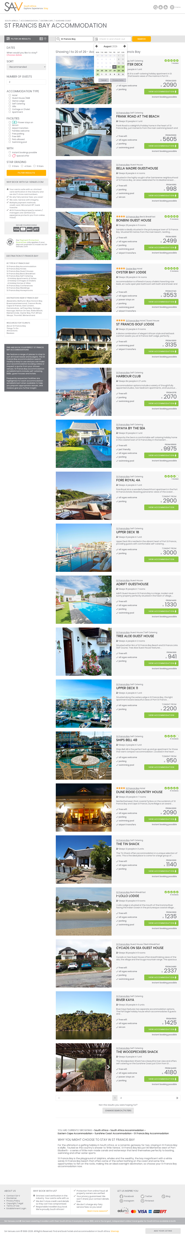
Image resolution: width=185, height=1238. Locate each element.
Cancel (103, 80)
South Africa (11, 20)
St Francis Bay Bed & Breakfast (21, 273)
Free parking (18, 133)
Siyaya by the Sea (130, 428)
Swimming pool (19, 142)
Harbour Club (128, 376)
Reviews (10, 333)
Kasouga (11, 310)
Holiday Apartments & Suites (22, 278)
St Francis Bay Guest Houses (20, 271)
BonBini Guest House (133, 220)
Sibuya (10, 315)
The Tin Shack (127, 844)
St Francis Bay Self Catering (20, 276)
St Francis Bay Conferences (20, 285)
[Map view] (45, 38)
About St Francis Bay (16, 326)
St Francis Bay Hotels (16, 268)
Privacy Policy (13, 1200)
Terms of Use (13, 1206)
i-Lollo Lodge (127, 896)
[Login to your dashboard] (160, 7)
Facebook (129, 1196)
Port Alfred (36, 313)
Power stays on (25, 122)
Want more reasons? (97, 1211)
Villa (14, 106)
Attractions (12, 330)
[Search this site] (155, 7)
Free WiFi (16, 136)
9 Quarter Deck (129, 64)
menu (172, 7)
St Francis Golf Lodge (135, 324)
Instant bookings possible (24, 152)
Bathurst (21, 301)
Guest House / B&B (21, 98)
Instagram (129, 1200)
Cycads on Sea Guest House (139, 948)
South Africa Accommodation (127, 1130)
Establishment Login (16, 1208)
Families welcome (20, 130)
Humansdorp (13, 308)
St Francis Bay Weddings (18, 288)
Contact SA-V (13, 1195)
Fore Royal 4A (128, 480)
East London (28, 305)
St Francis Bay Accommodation (151, 1133)
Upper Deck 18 (127, 532)
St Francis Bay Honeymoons (20, 290)
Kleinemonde (13, 313)
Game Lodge (18, 101)
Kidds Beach (36, 310)
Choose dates (14, 55)
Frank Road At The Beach (137, 116)
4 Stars (27, 166)
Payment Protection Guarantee (27, 241)
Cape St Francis (14, 305)
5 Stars (40, 166)
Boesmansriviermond (17, 303)
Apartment (17, 112)
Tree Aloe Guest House (135, 636)
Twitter (148, 1196)
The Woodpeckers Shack (137, 1051)
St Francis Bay (123, 112)
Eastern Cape (46, 20)
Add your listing (163, 1231)
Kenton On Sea (23, 310)
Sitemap (115, 1231)
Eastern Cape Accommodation (75, 1133)
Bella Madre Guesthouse (137, 168)
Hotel (14, 95)
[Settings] (165, 7)
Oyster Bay (131, 268)
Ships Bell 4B (126, 740)
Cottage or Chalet (21, 109)
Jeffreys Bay (26, 308)
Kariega (36, 308)
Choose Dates (118, 80)
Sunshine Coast (63, 20)
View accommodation (161, 91)
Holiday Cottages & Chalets (22, 280)
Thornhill (18, 315)
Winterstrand (29, 315)
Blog (168, 1196)
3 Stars (15, 166)
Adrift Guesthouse (132, 584)
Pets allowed (18, 139)
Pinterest (149, 1200)
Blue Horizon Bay (34, 301)
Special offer (22, 155)
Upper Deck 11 (127, 688)
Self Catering (18, 103)
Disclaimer (12, 1198)
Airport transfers (20, 128)
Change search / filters (118, 1110)
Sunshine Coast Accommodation (113, 1133)
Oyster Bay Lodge (131, 272)
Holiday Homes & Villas (20, 283)
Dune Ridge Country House (139, 792)
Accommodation (29, 20)
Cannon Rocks (34, 303)
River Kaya (125, 1000)
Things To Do (12, 328)
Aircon (15, 125)
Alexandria (12, 301)
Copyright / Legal (15, 1203)
